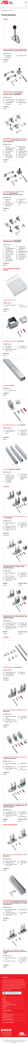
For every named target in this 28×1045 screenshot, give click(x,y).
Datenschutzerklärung (7, 1035)
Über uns (4, 996)
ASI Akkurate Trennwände (7, 1018)
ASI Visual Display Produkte (7, 1019)
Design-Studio (5, 1006)
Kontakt (3, 998)
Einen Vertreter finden (6, 1002)
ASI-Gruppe (4, 1013)
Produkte (3, 10)
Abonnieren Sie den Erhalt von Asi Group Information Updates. (13, 993)
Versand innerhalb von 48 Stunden (9, 1004)
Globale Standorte (9, 1022)
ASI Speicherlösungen (6, 1016)
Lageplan (4, 1007)
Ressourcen (4, 1001)
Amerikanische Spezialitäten (8, 1014)
